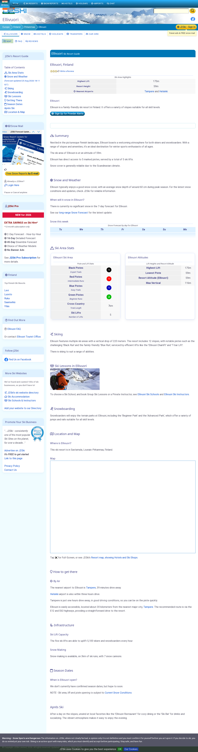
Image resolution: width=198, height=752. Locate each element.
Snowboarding (15, 92)
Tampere (149, 91)
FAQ (19, 41)
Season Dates (14, 104)
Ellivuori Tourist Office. (29, 336)
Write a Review (67, 71)
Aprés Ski (9, 108)
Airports (98, 3)
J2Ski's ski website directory (23, 392)
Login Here (13, 185)
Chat (112, 3)
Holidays (57, 34)
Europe (6, 27)
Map (9, 41)
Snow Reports (50, 3)
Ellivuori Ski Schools (148, 394)
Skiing (10, 88)
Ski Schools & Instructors (21, 400)
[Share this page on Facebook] (193, 20)
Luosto (8, 294)
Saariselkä (9, 302)
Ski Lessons (14, 96)
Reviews (33, 41)
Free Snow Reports (22, 173)
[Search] (192, 10)
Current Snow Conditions (118, 692)
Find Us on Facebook (19, 359)
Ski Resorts (31, 3)
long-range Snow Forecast (73, 212)
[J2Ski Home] (14, 13)
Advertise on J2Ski (14, 450)
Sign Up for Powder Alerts (68, 113)
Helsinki (163, 91)
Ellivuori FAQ (14, 328)
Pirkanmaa (29, 27)
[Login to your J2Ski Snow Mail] (23, 147)
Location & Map (16, 112)
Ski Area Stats (15, 72)
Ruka (7, 298)
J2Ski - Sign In (187, 26)
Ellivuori (12, 34)
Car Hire (93, 34)
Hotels (41, 34)
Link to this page (13, 458)
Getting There (14, 100)
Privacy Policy (12, 465)
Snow (26, 34)
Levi (6, 290)
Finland (16, 27)
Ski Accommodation (18, 396)
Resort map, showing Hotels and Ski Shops (114, 557)
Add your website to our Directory (22, 408)
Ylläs (6, 306)
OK (119, 749)
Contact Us (10, 469)
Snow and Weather (22, 80)
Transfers (76, 34)
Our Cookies (131, 749)
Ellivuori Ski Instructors (176, 394)
